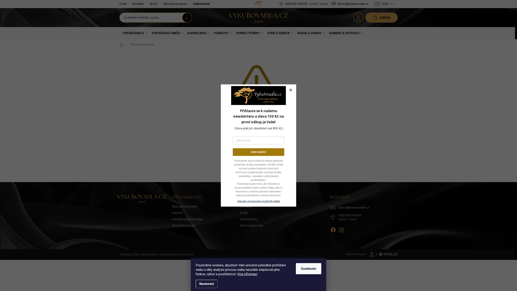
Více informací (247, 274)
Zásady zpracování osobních (258, 201)
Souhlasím (308, 269)
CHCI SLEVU (258, 151)
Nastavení (206, 284)
